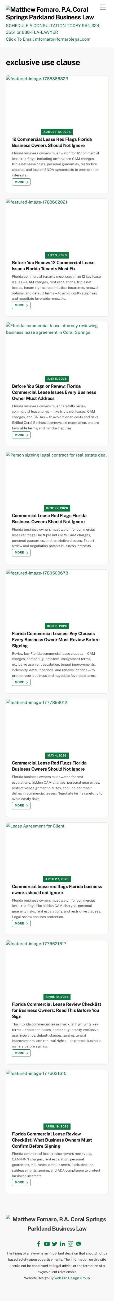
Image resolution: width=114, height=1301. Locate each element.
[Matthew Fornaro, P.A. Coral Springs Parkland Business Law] (56, 17)
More (19, 181)
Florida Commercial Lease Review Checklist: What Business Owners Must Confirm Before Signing (52, 1140)
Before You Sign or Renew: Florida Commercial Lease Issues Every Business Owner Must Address (54, 392)
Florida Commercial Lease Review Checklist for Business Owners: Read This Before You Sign (56, 1010)
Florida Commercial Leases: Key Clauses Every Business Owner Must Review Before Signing (56, 639)
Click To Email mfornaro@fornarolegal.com (48, 39)
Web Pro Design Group (72, 1278)
